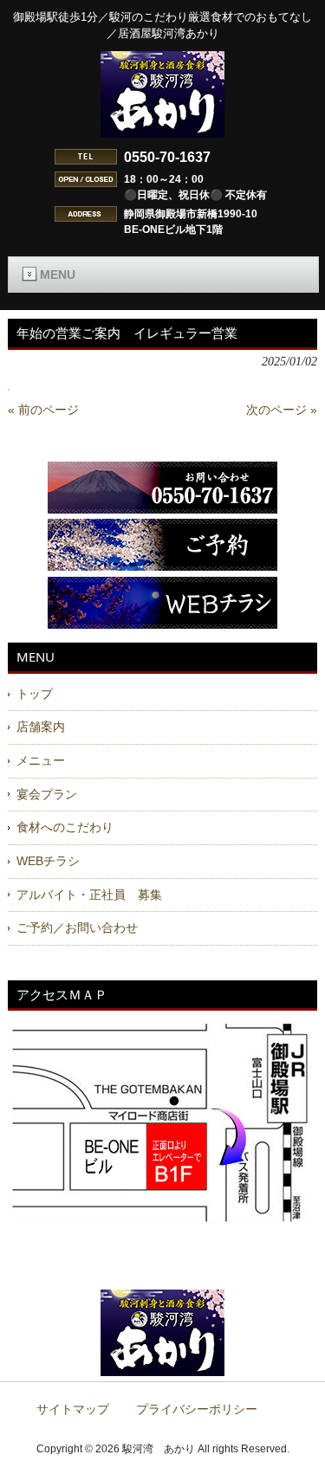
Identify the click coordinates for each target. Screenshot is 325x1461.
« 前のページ (43, 410)
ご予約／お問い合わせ (77, 927)
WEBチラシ (48, 861)
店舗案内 (40, 727)
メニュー (40, 760)
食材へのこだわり (65, 827)
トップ (34, 694)
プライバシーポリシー (196, 1409)
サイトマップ (72, 1409)
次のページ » (281, 410)
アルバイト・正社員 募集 (89, 895)
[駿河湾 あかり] (162, 131)
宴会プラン (46, 794)
